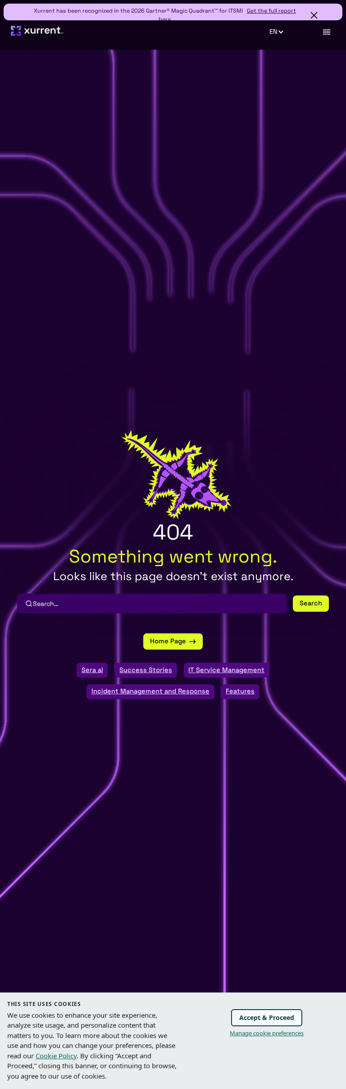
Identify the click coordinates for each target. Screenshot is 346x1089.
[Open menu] (326, 32)
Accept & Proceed (266, 1017)
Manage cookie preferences (267, 1033)
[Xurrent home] (37, 35)
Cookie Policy (56, 1055)
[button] (281, 32)
